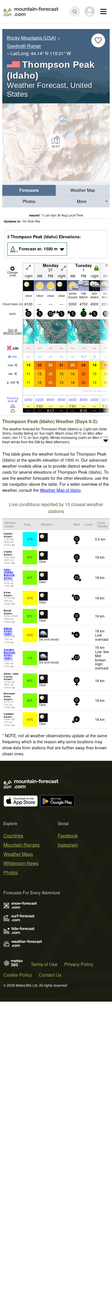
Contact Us (50, 974)
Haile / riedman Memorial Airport (9, 573)
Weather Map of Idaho (60, 490)
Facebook (68, 835)
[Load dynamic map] (56, 142)
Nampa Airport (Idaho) (8, 631)
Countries (13, 835)
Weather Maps (18, 854)
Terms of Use (44, 964)
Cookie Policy (17, 974)
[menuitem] (29, 190)
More (81, 201)
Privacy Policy (78, 964)
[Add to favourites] (98, 40)
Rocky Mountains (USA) (31, 38)
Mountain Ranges (21, 844)
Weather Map (82, 190)
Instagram (68, 844)
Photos (29, 201)
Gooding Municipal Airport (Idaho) (9, 653)
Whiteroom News (20, 863)
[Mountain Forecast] (30, 11)
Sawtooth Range (24, 46)
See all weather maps (12, 331)
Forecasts (29, 190)
